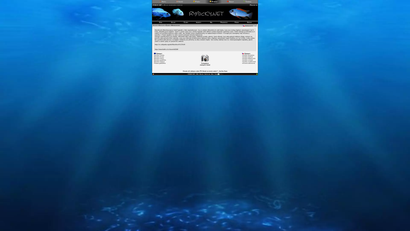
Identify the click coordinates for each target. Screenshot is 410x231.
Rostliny (161, 25)
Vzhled (216, 74)
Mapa (212, 74)
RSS (197, 74)
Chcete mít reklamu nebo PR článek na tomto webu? (200, 71)
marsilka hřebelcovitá (248, 58)
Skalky (231, 2)
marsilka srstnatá (247, 60)
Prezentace (224, 22)
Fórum (237, 22)
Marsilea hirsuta (159, 57)
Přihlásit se (253, 5)
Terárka (248, 2)
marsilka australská (248, 55)
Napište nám (207, 74)
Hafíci (163, 2)
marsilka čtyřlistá (247, 57)
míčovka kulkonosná (248, 63)
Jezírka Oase (223, 71)
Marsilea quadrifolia (160, 60)
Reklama (202, 74)
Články (186, 22)
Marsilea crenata (159, 55)
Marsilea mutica (159, 58)
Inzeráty (198, 22)
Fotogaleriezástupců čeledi (205, 64)
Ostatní (249, 22)
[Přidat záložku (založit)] (153, 74)
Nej (211, 22)
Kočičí (180, 2)
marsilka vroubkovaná (249, 61)
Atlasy (173, 22)
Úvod (160, 22)
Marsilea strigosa (159, 61)
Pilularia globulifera (160, 63)
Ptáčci (197, 2)
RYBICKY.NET (157, 5)
